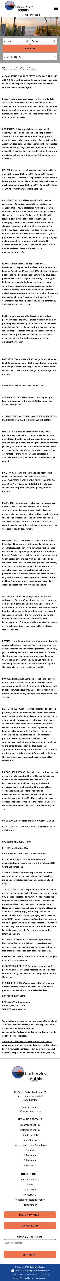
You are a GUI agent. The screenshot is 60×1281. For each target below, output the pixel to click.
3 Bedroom (30, 1160)
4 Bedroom (30, 1165)
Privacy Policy (30, 1204)
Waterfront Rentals (30, 1129)
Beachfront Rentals (30, 1124)
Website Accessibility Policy (30, 1199)
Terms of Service (35, 1278)
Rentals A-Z (30, 1194)
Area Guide (30, 1189)
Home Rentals (30, 1139)
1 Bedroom (30, 1150)
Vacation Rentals (30, 1179)
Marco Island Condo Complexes (30, 1145)
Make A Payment (30, 1214)
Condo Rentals (30, 1134)
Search (30, 48)
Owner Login (30, 1225)
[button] (56, 8)
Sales (30, 1184)
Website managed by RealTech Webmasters (33, 1270)
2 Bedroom (30, 1155)
